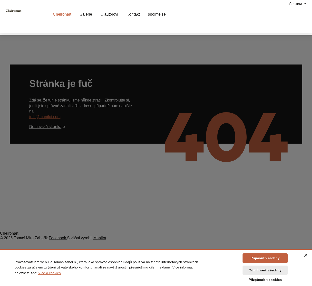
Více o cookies (49, 273)
